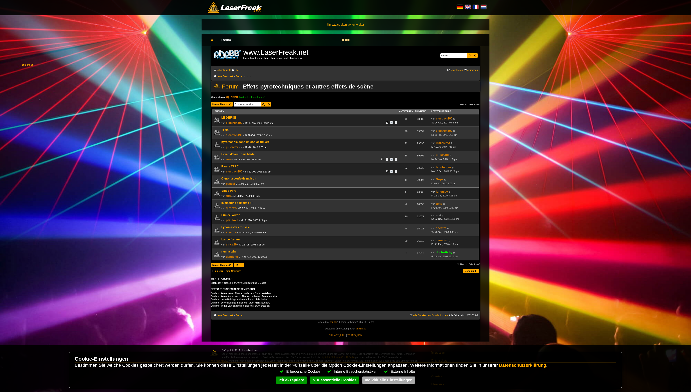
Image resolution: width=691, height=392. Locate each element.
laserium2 (443, 143)
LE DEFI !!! (228, 117)
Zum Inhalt (27, 64)
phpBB (333, 322)
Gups (439, 179)
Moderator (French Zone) (252, 97)
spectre (231, 232)
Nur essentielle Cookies (334, 380)
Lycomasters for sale (235, 227)
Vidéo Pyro (228, 190)
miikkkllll (442, 155)
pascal (230, 183)
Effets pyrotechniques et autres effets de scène (308, 86)
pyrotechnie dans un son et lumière (245, 141)
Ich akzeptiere (291, 380)
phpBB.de (361, 328)
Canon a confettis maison (238, 178)
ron (228, 159)
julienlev (232, 147)
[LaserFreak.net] (227, 54)
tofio (439, 203)
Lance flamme (230, 239)
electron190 (234, 123)
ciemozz (442, 240)
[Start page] (214, 40)
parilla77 (232, 220)
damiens (232, 256)
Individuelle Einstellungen (388, 380)
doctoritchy (444, 252)
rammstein (228, 251)
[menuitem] (236, 70)
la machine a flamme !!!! (237, 202)
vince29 (231, 244)
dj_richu (232, 97)
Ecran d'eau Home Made (238, 154)
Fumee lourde (230, 215)
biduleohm (443, 167)
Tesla (225, 129)
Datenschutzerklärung (522, 365)
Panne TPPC (230, 166)
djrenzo (231, 208)
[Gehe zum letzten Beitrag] (454, 119)
